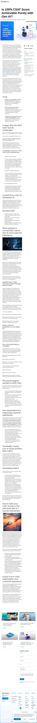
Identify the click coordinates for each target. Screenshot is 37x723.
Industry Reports (19, 697)
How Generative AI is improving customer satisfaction (28, 66)
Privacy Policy (26, 721)
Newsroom (27, 700)
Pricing (26, 698)
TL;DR (25, 51)
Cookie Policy (22, 721)
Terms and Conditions (27, 705)
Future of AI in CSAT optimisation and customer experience (29, 75)
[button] (35, 712)
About (32, 696)
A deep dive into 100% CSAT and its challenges (29, 54)
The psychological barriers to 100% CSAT (28, 63)
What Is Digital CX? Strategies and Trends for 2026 (27, 624)
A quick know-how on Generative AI (29, 56)
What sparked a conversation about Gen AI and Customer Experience (28, 59)
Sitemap (26, 707)
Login (26, 696)
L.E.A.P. (32, 700)
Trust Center (32, 708)
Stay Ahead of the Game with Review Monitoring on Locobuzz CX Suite (9, 624)
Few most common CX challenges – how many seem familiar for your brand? (27, 643)
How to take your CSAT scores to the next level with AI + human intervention (29, 71)
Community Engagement (33, 705)
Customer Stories (33, 702)
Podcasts (19, 701)
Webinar (19, 699)
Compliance (20, 704)
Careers (32, 698)
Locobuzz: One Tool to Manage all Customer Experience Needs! (8, 643)
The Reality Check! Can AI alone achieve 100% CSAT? (29, 68)
